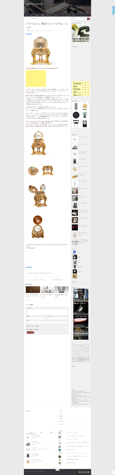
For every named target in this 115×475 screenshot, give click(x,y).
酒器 (88, 359)
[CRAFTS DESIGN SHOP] (81, 41)
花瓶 (83, 359)
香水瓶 (87, 361)
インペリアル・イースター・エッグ (34, 124)
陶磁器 (37, 15)
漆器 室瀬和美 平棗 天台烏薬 (72, 459)
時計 (51, 273)
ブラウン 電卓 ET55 (35, 455)
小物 (85, 357)
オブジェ (47, 273)
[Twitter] (113, 10)
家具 (79, 357)
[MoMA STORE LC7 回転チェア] (76, 127)
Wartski (31, 248)
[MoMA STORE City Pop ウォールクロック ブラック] (76, 118)
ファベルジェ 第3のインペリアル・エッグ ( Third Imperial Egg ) (41, 68)
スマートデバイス (81, 351)
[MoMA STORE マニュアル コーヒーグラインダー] (85, 118)
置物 (80, 359)
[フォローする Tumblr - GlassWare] (86, 472)
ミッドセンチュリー (79, 356)
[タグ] (51, 432)
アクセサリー (77, 344)
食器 (82, 361)
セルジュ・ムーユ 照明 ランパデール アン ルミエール (77, 456)
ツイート (73, 283)
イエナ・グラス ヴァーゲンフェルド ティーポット (77, 452)
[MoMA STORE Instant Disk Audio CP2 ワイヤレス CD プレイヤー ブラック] (85, 127)
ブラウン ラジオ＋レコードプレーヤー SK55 (76, 436)
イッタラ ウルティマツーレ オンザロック (39, 449)
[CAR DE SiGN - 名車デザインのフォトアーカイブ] (80, 326)
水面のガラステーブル (71, 449)
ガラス (31, 15)
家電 (82, 357)
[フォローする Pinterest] (84, 472)
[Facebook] (113, 7)
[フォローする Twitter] (82, 472)
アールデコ (83, 344)
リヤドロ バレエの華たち (36, 443)
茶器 (86, 359)
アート (62, 15)
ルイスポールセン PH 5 (36, 437)
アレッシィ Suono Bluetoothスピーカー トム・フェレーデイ (32, 296)
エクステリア (83, 348)
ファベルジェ (29, 18)
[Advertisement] (36, 78)
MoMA (73, 344)
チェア (86, 351)
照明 (74, 359)
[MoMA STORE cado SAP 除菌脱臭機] (76, 110)
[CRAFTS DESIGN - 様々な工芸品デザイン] (80, 339)
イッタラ (32, 447)
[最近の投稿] (31, 432)
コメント (29, 308)
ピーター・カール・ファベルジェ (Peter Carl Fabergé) (38, 89)
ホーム (27, 15)
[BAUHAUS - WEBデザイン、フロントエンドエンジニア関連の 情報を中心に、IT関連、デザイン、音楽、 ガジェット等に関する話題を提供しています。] (80, 300)
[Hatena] (113, 12)
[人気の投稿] (41, 432)
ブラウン (32, 453)
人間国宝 (76, 357)
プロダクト (56, 15)
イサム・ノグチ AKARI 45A (37, 461)
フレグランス (83, 354)
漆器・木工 (49, 15)
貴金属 (42, 15)
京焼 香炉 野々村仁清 (71, 462)
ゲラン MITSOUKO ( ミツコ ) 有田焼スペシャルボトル (77, 446)
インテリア (30, 273)
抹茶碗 (87, 357)
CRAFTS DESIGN (34, 4)
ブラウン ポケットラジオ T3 (72, 432)
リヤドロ (32, 441)
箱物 (77, 359)
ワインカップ (86, 356)
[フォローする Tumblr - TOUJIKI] (88, 472)
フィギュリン (77, 354)
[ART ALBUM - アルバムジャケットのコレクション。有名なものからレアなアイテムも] (80, 313)
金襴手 (73, 361)
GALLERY (68, 15)
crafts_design (30, 30)
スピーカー (76, 351)
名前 (28, 316)
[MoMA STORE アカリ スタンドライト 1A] (85, 110)
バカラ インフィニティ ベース (73, 439)
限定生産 (78, 361)
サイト (28, 320)
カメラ (73, 351)
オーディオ (77, 350)
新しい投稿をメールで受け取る (33, 329)
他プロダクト (38, 435)
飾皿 (85, 361)
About (73, 15)
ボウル (87, 354)
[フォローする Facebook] (80, 472)
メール (50, 316)
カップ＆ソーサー (85, 350)
